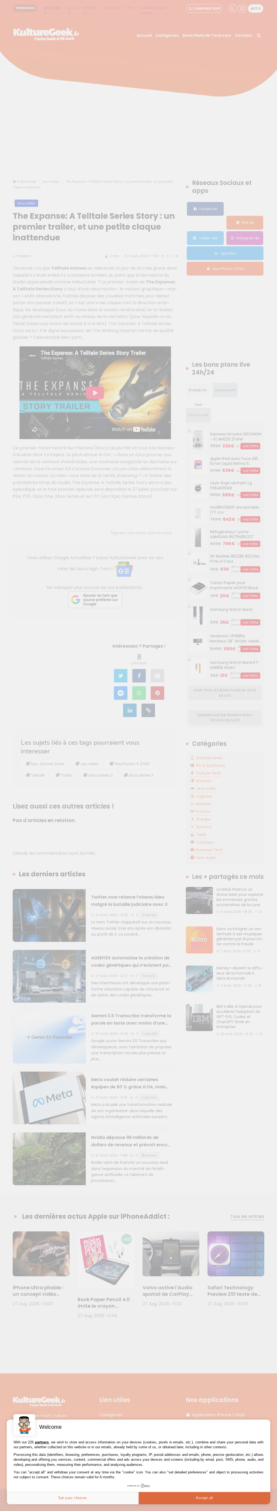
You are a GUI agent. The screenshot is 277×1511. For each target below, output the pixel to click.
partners (42, 1442)
